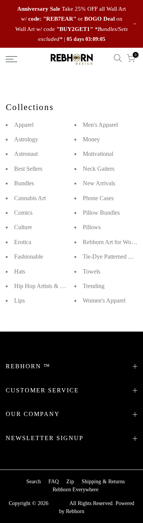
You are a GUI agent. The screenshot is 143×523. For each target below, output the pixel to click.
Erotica (22, 242)
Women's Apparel (104, 300)
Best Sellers (28, 168)
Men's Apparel (100, 124)
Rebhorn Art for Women (112, 242)
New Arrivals (99, 183)
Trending (93, 286)
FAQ (53, 481)
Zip (70, 481)
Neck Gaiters (98, 168)
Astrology (26, 139)
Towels (91, 271)
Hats (19, 271)
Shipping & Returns (103, 481)
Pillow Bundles (101, 212)
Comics (23, 212)
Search (33, 481)
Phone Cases (98, 198)
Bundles (24, 183)
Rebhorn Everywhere (75, 489)
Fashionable (28, 256)
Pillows (92, 227)
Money (91, 139)
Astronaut (26, 154)
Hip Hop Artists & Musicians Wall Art (60, 286)
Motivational (98, 154)
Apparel (24, 124)
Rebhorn (75, 511)
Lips (19, 300)
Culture (23, 227)
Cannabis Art (30, 198)
